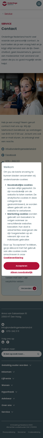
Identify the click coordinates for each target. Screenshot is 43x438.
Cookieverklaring (13, 257)
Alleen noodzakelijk (21, 272)
